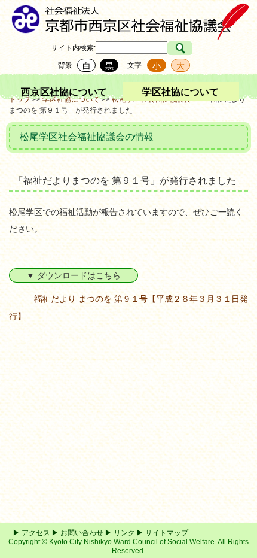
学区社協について (180, 92)
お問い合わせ (81, 533)
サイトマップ (166, 533)
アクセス (36, 533)
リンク (124, 533)
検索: (87, 48)
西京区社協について (64, 92)
